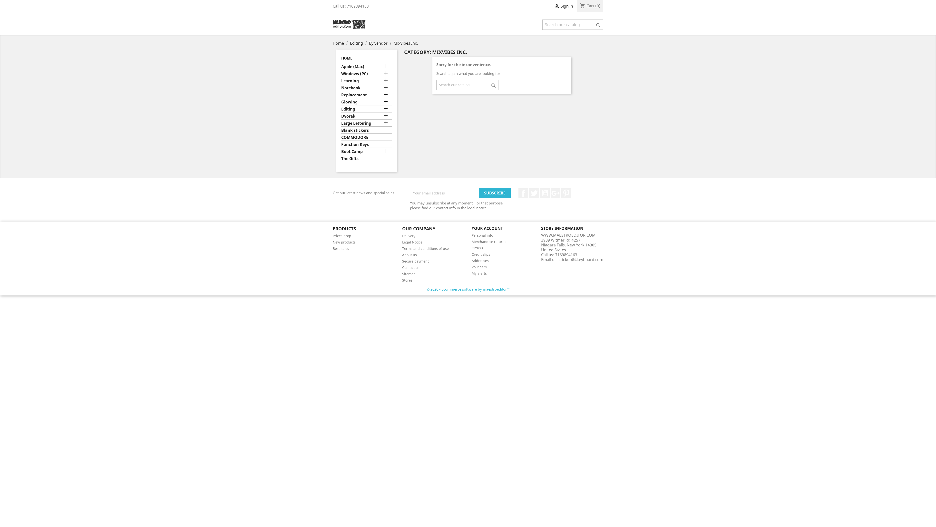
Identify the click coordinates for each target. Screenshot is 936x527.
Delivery (408, 235)
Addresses (480, 260)
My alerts (479, 273)
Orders (477, 248)
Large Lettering (356, 123)
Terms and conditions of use (425, 248)
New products (344, 242)
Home (346, 58)
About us (409, 255)
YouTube (545, 193)
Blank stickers (355, 130)
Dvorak (348, 116)
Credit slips (481, 254)
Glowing (349, 102)
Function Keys (355, 144)
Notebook (351, 88)
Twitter (534, 193)
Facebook (523, 193)
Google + (555, 193)
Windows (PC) (354, 73)
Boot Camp (352, 151)
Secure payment (415, 261)
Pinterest (566, 193)
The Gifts (350, 158)
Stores (407, 280)
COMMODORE (354, 137)
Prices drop (342, 235)
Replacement (354, 95)
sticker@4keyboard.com (581, 259)
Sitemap (409, 274)
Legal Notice (412, 242)
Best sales (341, 248)
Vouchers (479, 267)
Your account (487, 228)
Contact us (410, 267)
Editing (348, 109)
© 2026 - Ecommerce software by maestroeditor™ (468, 289)
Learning (350, 80)
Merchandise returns (489, 241)
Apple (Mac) (352, 66)
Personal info (482, 235)
